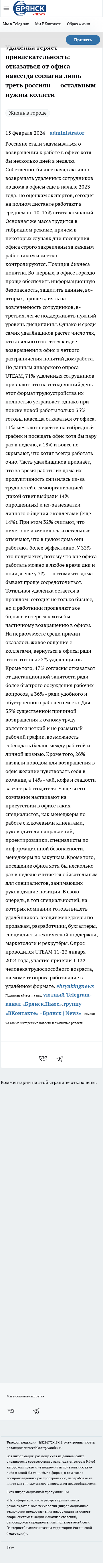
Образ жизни (78, 23)
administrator (67, 133)
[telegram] (61, 1059)
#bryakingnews (75, 986)
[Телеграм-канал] (36, 1411)
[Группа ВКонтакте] (11, 1411)
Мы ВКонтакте (48, 23)
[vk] (44, 1059)
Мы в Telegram (16, 23)
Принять (83, 39)
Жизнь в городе (28, 112)
